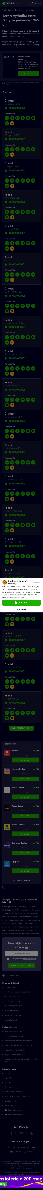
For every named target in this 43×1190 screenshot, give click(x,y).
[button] (36, 582)
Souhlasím (23, 603)
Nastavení (21, 609)
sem (22, 597)
